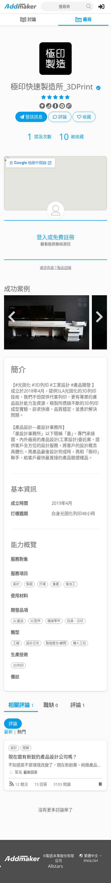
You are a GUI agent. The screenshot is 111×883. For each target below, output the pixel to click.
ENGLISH (91, 860)
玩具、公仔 (75, 621)
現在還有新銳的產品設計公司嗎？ (42, 757)
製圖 (29, 584)
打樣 (42, 584)
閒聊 (26, 748)
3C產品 (18, 621)
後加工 (70, 584)
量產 (56, 584)
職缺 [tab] (50, 705)
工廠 (16, 643)
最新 (8, 732)
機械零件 (53, 621)
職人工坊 (79, 643)
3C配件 (35, 621)
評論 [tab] (77, 705)
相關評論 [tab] (21, 705)
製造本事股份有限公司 (60, 858)
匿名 (18, 772)
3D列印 (18, 665)
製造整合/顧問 (56, 643)
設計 (16, 584)
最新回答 (30, 772)
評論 (62, 117)
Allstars (55, 866)
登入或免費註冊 (55, 237)
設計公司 (32, 643)
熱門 (21, 732)
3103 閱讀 (62, 784)
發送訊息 (33, 117)
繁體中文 (91, 855)
